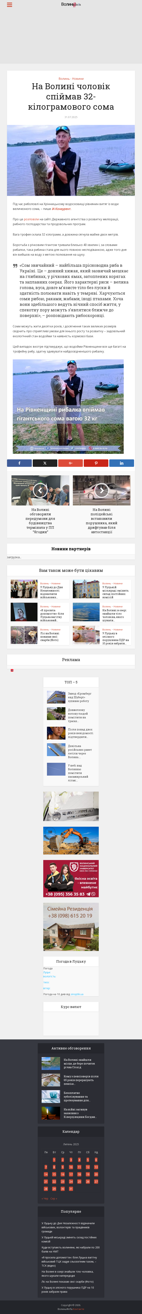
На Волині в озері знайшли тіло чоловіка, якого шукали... (114, 615)
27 (96, 1181)
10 (71, 1167)
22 (54, 1181)
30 (62, 1189)
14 (45, 1174)
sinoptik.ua (77, 994)
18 (79, 1174)
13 (96, 1167)
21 (45, 1181)
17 (71, 1174)
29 (54, 1189)
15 (54, 1174)
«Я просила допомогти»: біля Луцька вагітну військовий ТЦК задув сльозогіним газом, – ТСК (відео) (69, 1261)
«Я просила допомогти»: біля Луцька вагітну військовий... (52, 615)
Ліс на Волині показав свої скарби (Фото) (49, 637)
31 (71, 1189)
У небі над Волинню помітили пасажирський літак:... (78, 773)
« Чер (45, 1198)
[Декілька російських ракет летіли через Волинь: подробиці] (57, 749)
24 (71, 1181)
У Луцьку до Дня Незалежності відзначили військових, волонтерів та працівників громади (68, 1227)
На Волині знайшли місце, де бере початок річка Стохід (79, 1063)
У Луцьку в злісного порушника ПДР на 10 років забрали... (115, 638)
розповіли (31, 219)
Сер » (53, 1198)
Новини (78, 79)
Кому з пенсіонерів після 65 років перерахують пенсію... (81, 1080)
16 (62, 1174)
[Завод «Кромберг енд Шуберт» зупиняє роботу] (57, 697)
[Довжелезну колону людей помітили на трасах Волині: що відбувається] (57, 713)
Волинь (64, 79)
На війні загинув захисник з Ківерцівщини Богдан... (80, 1113)
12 (87, 1167)
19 (87, 1174)
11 (79, 1167)
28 (45, 1189)
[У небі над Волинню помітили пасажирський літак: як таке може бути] (57, 769)
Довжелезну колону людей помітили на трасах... (78, 715)
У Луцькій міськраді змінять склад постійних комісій (115, 592)
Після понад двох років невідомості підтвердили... (80, 733)
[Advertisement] (71, 37)
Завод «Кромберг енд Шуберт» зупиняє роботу (80, 697)
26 (87, 1181)
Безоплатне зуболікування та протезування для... (77, 1096)
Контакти (78, 1309)
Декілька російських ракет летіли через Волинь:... (80, 751)
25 (79, 1181)
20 (96, 1174)
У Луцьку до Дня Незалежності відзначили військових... (51, 592)
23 (62, 1181)
